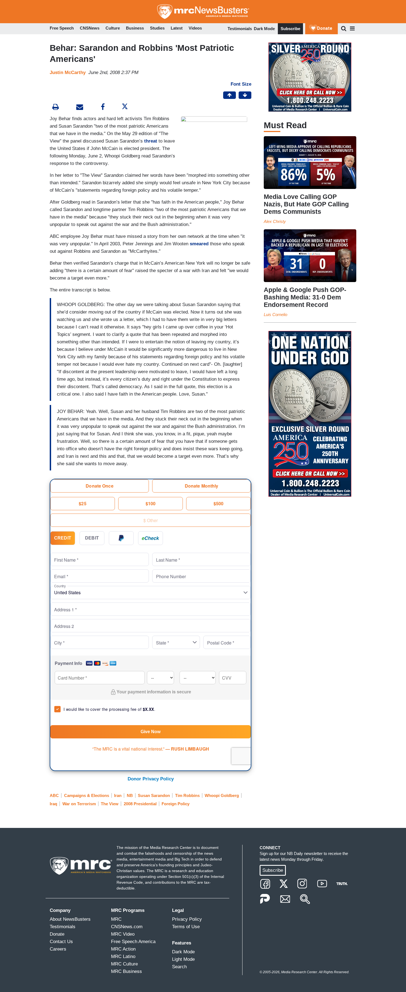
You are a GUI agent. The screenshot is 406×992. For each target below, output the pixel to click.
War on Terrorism (79, 803)
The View (109, 803)
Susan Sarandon (154, 795)
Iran (118, 795)
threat (150, 141)
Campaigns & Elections (86, 795)
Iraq (53, 803)
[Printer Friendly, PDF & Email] (79, 107)
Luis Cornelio (275, 314)
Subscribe (290, 28)
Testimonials (240, 28)
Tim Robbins (187, 795)
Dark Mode (264, 28)
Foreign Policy (175, 803)
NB (130, 795)
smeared (199, 243)
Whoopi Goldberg (222, 795)
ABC (54, 795)
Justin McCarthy (68, 72)
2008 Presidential (140, 803)
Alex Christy (275, 221)
